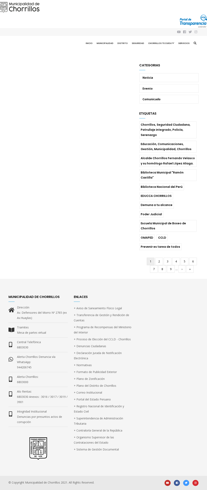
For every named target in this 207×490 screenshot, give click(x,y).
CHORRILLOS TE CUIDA (160, 43)
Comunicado (152, 99)
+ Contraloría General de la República (98, 430)
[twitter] (186, 483)
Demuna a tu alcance (156, 205)
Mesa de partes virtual (31, 332)
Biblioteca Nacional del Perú (162, 187)
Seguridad (138, 43)
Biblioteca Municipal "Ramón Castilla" (162, 175)
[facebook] (177, 483)
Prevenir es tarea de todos (160, 247)
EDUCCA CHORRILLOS (156, 196)
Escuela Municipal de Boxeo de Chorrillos (163, 225)
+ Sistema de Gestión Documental (96, 449)
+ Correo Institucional (88, 392)
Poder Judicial (151, 214)
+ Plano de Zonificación (89, 379)
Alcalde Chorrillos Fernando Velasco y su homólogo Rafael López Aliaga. (168, 160)
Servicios (184, 43)
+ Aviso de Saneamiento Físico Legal (98, 308)
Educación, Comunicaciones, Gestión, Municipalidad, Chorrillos (166, 146)
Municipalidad (105, 43)
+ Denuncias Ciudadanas (90, 346)
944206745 (24, 367)
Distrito (122, 43)
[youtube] (168, 483)
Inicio (89, 43)
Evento (148, 88)
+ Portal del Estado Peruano (92, 399)
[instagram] (196, 32)
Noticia (148, 77)
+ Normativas (83, 365)
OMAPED (147, 238)
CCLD (162, 238)
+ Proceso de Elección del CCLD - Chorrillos (102, 339)
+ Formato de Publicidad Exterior (95, 372)
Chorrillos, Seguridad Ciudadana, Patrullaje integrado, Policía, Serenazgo (165, 130)
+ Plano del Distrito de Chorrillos (95, 386)
